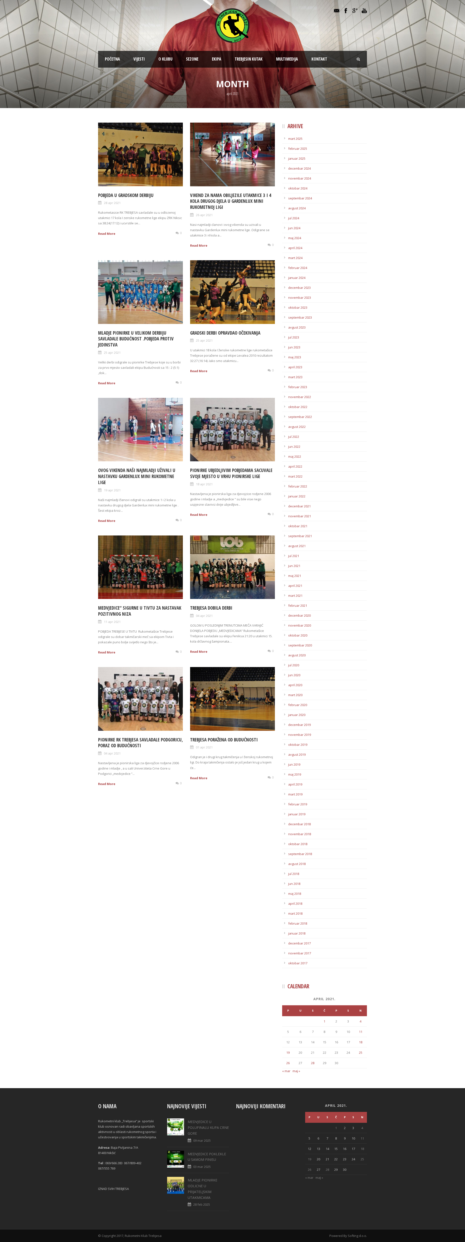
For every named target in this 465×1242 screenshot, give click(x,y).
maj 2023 (294, 357)
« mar (286, 1071)
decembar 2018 (299, 824)
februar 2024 (297, 268)
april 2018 (295, 903)
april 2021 (295, 585)
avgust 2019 (297, 754)
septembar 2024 (300, 198)
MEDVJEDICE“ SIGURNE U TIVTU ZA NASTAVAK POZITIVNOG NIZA (139, 611)
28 (312, 1063)
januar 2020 (296, 715)
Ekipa (216, 59)
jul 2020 (293, 665)
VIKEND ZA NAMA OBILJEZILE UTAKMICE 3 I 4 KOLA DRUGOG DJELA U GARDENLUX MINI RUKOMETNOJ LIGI (230, 201)
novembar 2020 (299, 625)
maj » (296, 1071)
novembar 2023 (299, 297)
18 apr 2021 (204, 484)
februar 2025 (297, 148)
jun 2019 (294, 764)
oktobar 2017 (297, 963)
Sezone (192, 59)
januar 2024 (296, 277)
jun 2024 (294, 228)
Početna (112, 59)
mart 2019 (295, 794)
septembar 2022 (300, 417)
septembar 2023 (300, 317)
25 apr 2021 (112, 352)
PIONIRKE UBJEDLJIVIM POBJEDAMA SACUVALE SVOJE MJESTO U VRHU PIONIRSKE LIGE (231, 473)
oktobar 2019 (297, 744)
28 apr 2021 (112, 203)
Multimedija (287, 59)
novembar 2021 (299, 516)
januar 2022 (296, 496)
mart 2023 (295, 377)
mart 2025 (295, 138)
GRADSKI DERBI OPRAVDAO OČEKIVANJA (225, 333)
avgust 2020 (297, 655)
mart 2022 (295, 476)
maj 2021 (294, 576)
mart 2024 (295, 258)
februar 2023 (297, 387)
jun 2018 (294, 883)
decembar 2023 (299, 287)
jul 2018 (293, 874)
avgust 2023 (297, 327)
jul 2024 (293, 218)
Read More (106, 233)
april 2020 (295, 685)
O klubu (165, 59)
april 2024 (295, 248)
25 (360, 1052)
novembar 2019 (299, 734)
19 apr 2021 (112, 490)
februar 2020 (297, 705)
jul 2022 (293, 436)
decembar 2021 (299, 506)
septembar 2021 (300, 536)
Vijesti (139, 59)
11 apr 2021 (112, 622)
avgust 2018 (297, 864)
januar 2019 (296, 814)
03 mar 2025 (202, 1166)
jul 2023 (293, 337)
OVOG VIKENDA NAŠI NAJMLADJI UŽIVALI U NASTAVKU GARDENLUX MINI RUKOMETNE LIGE (136, 476)
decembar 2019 (299, 725)
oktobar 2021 (297, 526)
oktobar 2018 (297, 844)
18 (360, 1042)
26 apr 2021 (204, 215)
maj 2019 (294, 774)
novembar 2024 (299, 178)
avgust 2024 (297, 208)
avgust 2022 (297, 426)
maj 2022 (294, 456)
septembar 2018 (300, 854)
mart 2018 (295, 913)
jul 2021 (293, 556)
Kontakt (319, 59)
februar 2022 (297, 486)
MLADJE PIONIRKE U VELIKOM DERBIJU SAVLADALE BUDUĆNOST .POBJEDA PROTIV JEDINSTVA (136, 339)
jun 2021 (294, 566)
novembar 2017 (299, 953)
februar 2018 (297, 923)
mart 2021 (295, 595)
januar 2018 (296, 933)
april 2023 (295, 367)
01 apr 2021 (204, 747)
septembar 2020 (300, 645)
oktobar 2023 (297, 307)
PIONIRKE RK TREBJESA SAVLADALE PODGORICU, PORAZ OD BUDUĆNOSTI (140, 743)
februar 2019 (297, 804)
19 (288, 1052)
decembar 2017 (299, 943)
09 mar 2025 (202, 1140)
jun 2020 (294, 675)
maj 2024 (294, 238)
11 (360, 1032)
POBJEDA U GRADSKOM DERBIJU (126, 195)
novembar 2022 (299, 397)
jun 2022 (294, 446)
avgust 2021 (297, 546)
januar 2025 (296, 158)
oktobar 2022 (297, 407)
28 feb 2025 (201, 1204)
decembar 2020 (299, 615)
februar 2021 (297, 605)
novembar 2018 (299, 834)
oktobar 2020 (297, 635)
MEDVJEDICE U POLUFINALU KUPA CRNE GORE (208, 1127)
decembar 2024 (299, 168)
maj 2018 (294, 893)
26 (288, 1063)
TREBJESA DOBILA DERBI (211, 608)
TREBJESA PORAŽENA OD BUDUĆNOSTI (224, 740)
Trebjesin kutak (249, 59)
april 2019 (295, 784)
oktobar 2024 (297, 188)
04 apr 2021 (204, 615)
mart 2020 (295, 695)
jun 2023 (294, 347)
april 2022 (295, 466)
